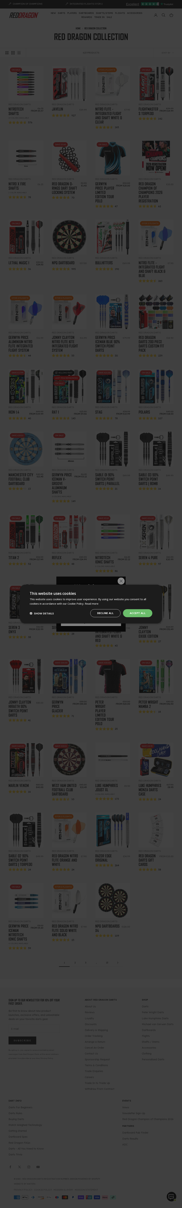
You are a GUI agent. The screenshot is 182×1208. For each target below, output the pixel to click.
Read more (91, 603)
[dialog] (91, 604)
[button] (42, 613)
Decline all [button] (105, 613)
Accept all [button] (138, 613)
